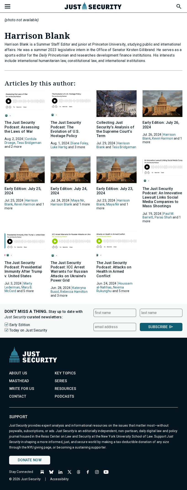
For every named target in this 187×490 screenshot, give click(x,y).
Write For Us (21, 388)
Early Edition (19, 325)
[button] (178, 6)
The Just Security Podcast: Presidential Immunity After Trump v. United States (23, 269)
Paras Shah (163, 217)
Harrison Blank (61, 204)
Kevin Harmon (162, 138)
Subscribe (158, 327)
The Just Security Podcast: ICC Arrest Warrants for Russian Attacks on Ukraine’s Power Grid (69, 272)
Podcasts (64, 396)
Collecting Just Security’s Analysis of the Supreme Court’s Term (115, 129)
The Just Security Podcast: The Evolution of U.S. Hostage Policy (66, 129)
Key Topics (65, 373)
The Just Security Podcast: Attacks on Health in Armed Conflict (113, 269)
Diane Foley (79, 143)
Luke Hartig (59, 147)
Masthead (19, 381)
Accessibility (59, 479)
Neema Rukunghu (110, 289)
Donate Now (30, 460)
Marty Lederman (18, 285)
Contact (17, 396)
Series (61, 381)
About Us (18, 373)
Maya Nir (77, 200)
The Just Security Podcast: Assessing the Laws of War (22, 126)
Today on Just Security (28, 330)
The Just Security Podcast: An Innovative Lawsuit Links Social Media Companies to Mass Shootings (162, 197)
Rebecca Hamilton (73, 291)
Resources (65, 388)
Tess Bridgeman (29, 143)
